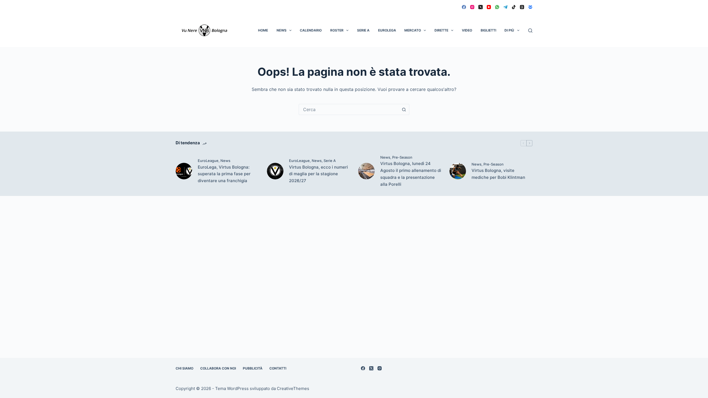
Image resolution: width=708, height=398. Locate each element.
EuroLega (387, 30)
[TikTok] (514, 7)
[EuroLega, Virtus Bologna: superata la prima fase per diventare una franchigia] (184, 171)
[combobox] (349, 109)
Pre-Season (402, 157)
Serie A (363, 30)
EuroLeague (208, 160)
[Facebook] (464, 7)
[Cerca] (530, 30)
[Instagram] (472, 7)
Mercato (412, 30)
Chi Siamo (184, 368)
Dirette (441, 30)
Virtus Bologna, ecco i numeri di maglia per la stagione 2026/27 (318, 174)
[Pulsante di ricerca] (404, 109)
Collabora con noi (218, 368)
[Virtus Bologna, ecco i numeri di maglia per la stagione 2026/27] (275, 171)
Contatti (277, 368)
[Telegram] (505, 7)
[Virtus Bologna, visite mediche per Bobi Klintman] (457, 171)
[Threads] (522, 7)
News (282, 30)
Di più (509, 30)
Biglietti (488, 30)
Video (467, 30)
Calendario (311, 30)
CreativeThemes (293, 388)
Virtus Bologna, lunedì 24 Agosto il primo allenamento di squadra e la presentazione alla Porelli (410, 174)
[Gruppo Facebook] (530, 7)
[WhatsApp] (497, 7)
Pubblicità (252, 368)
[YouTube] (489, 7)
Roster (336, 30)
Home (263, 30)
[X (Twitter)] (480, 7)
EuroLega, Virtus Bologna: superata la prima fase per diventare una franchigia (224, 174)
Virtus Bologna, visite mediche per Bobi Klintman (498, 174)
